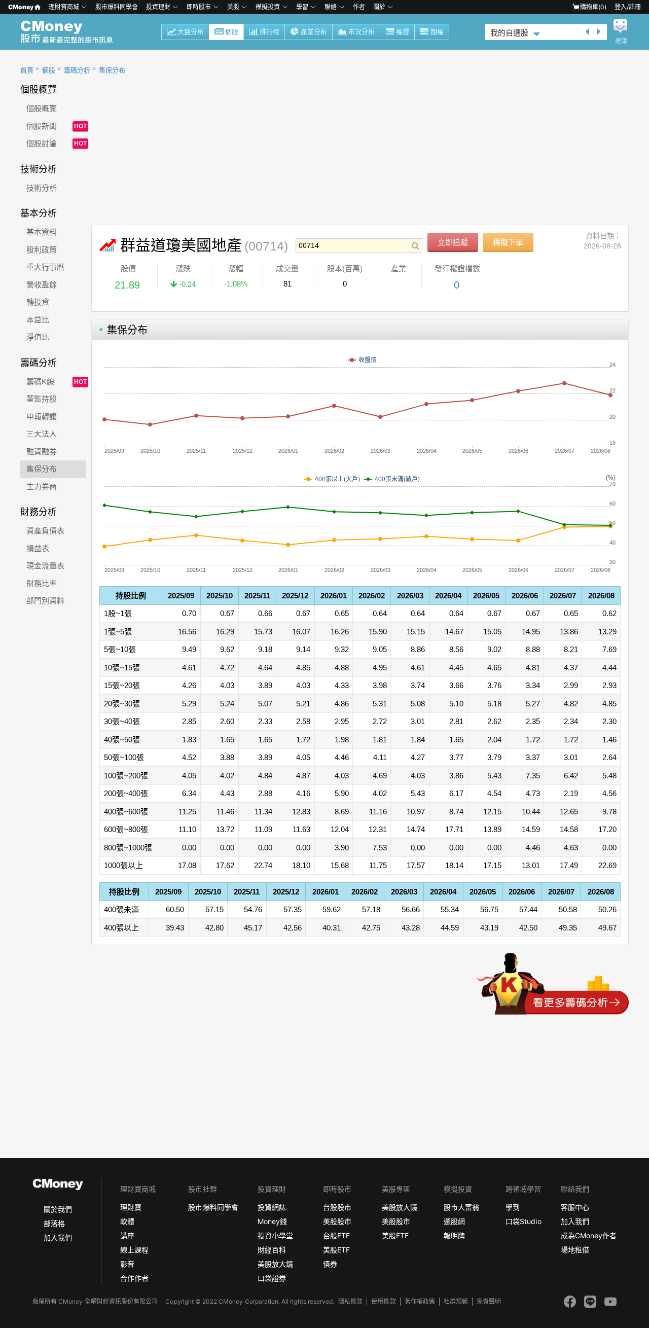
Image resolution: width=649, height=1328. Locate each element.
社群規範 (456, 1301)
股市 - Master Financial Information (72, 32)
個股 (231, 31)
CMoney (20, 7)
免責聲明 (489, 1301)
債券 (330, 1264)
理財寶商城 (64, 7)
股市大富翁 (461, 1207)
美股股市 (337, 1221)
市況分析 (361, 31)
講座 (127, 1235)
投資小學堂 (275, 1235)
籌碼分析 (77, 70)
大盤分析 (190, 31)
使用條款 (383, 1301)
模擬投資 (268, 7)
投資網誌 (272, 1207)
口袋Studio (523, 1221)
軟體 (127, 1221)
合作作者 (134, 1278)
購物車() (593, 7)
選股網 (454, 1221)
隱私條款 (350, 1301)
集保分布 (112, 70)
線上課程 (134, 1249)
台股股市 (337, 1207)
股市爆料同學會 (116, 7)
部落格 (54, 1223)
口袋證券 (272, 1278)
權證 (402, 31)
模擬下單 (508, 242)
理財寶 (130, 1207)
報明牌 (454, 1235)
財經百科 (272, 1249)
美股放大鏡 (275, 1264)
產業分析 (314, 31)
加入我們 (58, 1237)
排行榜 (269, 31)
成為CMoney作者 (589, 1235)
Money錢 (272, 1221)
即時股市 (199, 7)
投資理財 (158, 7)
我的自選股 (509, 32)
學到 (513, 1207)
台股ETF (336, 1235)
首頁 (26, 70)
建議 (621, 41)
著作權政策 (420, 1301)
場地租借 (575, 1249)
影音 (127, 1264)
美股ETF (336, 1249)
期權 (437, 31)
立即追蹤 (453, 242)
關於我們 (58, 1209)
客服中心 (575, 1207)
